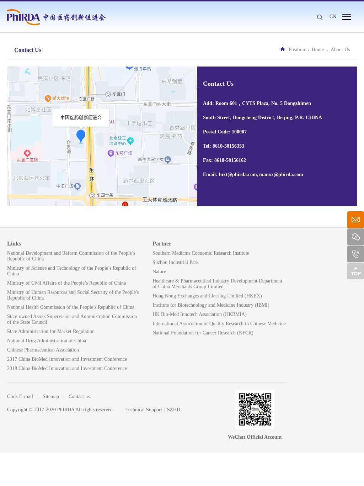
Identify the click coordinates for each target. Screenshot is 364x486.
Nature (159, 271)
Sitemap (51, 396)
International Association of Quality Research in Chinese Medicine (219, 323)
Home (318, 49)
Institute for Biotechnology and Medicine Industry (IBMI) (210, 305)
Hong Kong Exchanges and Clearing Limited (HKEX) (207, 296)
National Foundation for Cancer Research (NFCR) (202, 333)
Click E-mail (20, 396)
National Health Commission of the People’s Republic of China (70, 307)
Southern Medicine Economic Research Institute (200, 253)
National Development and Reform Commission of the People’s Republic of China (71, 256)
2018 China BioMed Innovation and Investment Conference (67, 368)
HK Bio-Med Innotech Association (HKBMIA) (199, 314)
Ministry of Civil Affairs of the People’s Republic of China (66, 283)
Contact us (79, 396)
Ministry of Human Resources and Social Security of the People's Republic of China (73, 295)
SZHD (173, 409)
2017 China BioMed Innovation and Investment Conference (67, 359)
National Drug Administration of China (46, 340)
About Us (340, 49)
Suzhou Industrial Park (175, 262)
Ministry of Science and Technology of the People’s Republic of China (71, 270)
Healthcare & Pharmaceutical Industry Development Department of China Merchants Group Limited (217, 283)
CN (333, 16)
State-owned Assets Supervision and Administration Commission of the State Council (72, 319)
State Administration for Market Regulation (51, 331)
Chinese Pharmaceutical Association (43, 350)
